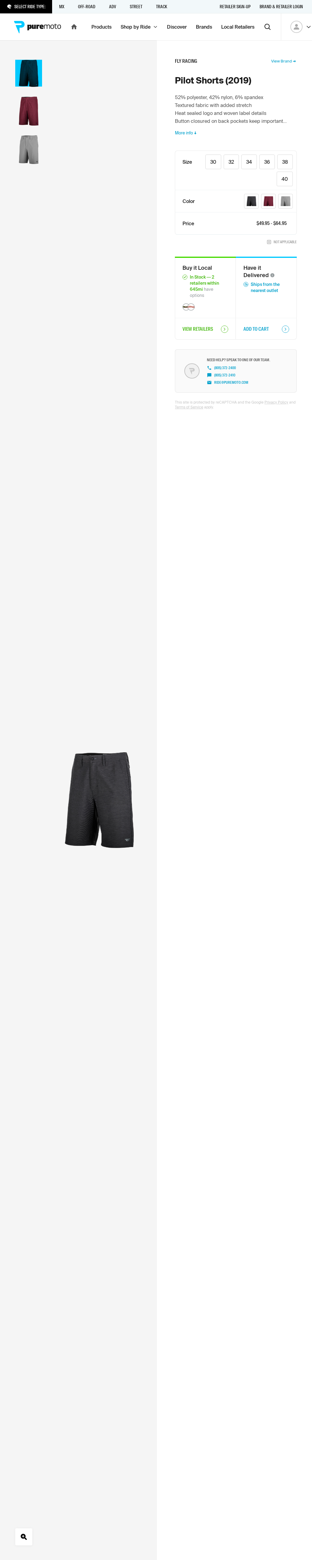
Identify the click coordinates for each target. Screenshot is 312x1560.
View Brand (281, 61)
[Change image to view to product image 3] (28, 149)
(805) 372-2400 (225, 367)
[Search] (267, 26)
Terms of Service (189, 407)
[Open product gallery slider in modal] (23, 1536)
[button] (272, 275)
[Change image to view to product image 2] (28, 111)
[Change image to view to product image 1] (28, 73)
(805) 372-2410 (224, 375)
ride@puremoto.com (231, 382)
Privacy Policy (276, 402)
